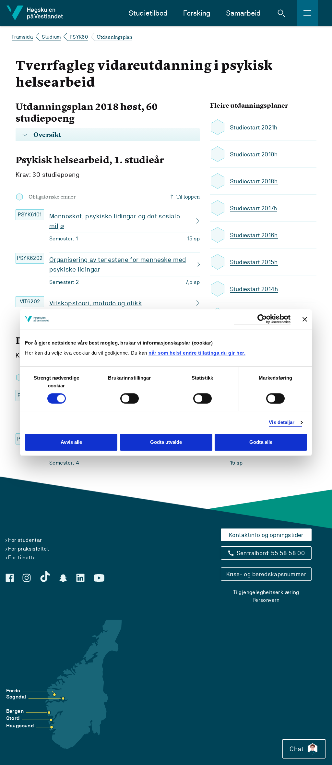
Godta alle (260, 442)
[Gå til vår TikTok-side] (45, 576)
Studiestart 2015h (254, 262)
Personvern (266, 600)
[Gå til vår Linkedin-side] (80, 577)
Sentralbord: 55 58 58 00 (271, 553)
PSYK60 (79, 37)
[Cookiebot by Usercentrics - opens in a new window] (262, 319)
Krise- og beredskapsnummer (266, 574)
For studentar (25, 540)
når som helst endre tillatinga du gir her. (196, 353)
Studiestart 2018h (254, 181)
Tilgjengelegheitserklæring (266, 592)
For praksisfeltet (28, 549)
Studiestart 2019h (254, 154)
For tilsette (22, 557)
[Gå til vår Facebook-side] (9, 577)
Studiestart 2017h (253, 208)
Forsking (196, 13)
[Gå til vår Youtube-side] (99, 578)
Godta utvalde (166, 442)
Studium (51, 37)
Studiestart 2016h (254, 235)
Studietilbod (148, 13)
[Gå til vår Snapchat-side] (63, 578)
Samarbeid (243, 13)
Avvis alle (71, 442)
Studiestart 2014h (254, 288)
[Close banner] (304, 319)
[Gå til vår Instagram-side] (26, 577)
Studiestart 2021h (254, 127)
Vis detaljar (281, 422)
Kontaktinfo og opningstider (266, 534)
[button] (281, 13)
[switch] (129, 398)
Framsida (22, 37)
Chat (296, 749)
